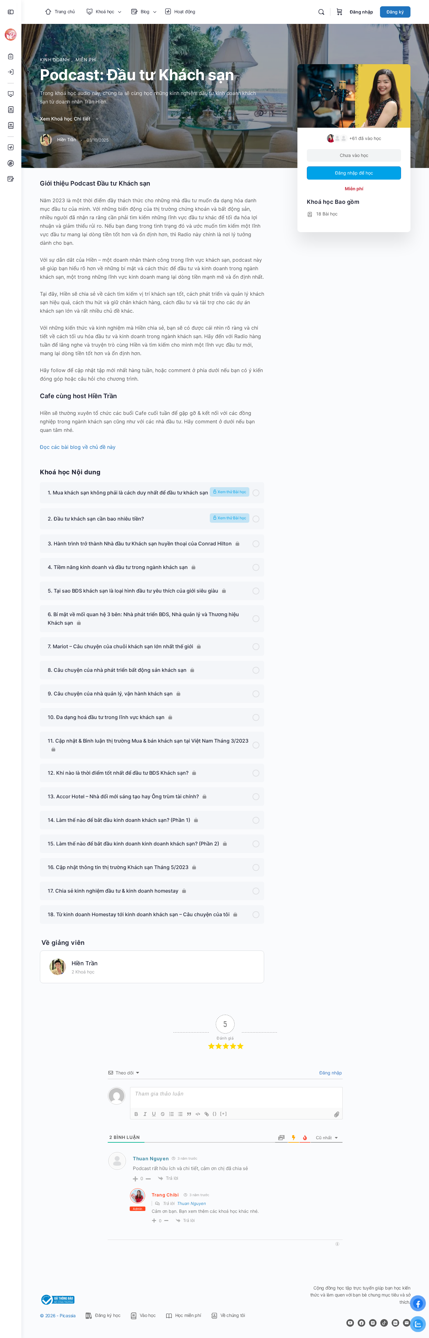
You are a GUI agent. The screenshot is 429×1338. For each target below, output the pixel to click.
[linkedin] (395, 1323)
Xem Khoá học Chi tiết (66, 119)
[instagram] (373, 1323)
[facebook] (361, 1323)
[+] (223, 1113)
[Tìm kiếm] (321, 12)
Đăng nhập (361, 11)
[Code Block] (197, 1114)
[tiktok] (384, 1323)
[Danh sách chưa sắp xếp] (180, 1114)
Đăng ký (395, 11)
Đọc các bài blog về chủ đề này (78, 447)
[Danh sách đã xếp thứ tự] (171, 1114)
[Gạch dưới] (153, 1114)
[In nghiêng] (145, 1114)
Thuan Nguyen (151, 1159)
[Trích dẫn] (189, 1114)
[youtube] (350, 1323)
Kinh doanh (55, 59)
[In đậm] (136, 1114)
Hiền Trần (85, 963)
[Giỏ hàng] (339, 12)
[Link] (206, 1114)
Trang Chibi (165, 1194)
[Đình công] (162, 1114)
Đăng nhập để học (354, 173)
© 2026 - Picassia (58, 1315)
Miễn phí (86, 59)
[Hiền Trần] (58, 966)
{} (215, 1113)
